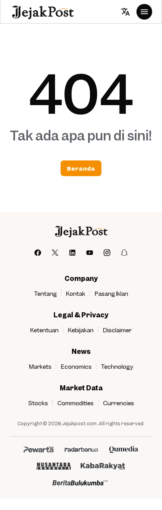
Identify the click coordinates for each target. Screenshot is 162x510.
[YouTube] (89, 252)
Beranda (81, 168)
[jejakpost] (81, 231)
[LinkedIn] (72, 252)
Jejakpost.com (79, 423)
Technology (117, 366)
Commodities (75, 402)
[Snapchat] (124, 252)
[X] (55, 252)
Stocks (38, 402)
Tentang (45, 293)
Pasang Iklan (111, 293)
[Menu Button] (144, 12)
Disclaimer (117, 329)
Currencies (118, 402)
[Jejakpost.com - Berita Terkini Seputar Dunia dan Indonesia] (42, 12)
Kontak (75, 293)
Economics (76, 366)
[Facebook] (37, 252)
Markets (40, 366)
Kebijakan (81, 329)
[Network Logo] (38, 449)
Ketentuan (44, 329)
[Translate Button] (125, 12)
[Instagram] (107, 252)
